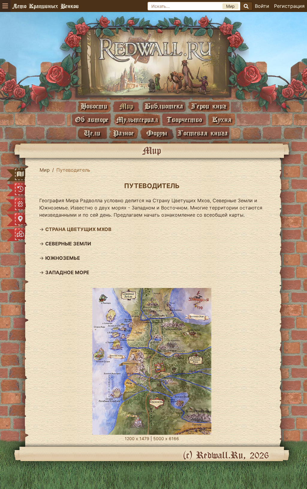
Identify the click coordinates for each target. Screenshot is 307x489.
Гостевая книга (202, 133)
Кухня (221, 119)
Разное (123, 133)
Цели (92, 133)
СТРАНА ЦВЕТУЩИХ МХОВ (78, 229)
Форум (156, 133)
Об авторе (92, 119)
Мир (126, 106)
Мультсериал (137, 119)
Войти (262, 6)
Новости (93, 106)
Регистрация (289, 6)
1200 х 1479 (137, 438)
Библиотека (164, 106)
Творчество (184, 119)
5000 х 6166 (166, 438)
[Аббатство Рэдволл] (153, 62)
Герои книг (208, 106)
